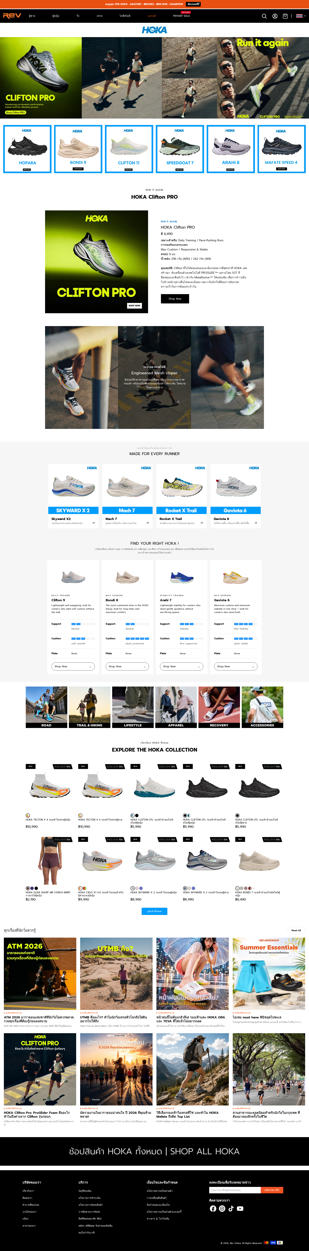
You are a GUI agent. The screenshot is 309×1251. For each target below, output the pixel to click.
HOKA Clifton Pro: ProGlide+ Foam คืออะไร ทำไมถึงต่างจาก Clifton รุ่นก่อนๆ (37, 1114)
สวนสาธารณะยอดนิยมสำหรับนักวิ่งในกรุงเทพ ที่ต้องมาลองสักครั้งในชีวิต (266, 1114)
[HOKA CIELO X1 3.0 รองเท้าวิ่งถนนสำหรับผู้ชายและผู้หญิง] (80, 888)
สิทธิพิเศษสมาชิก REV (90, 1218)
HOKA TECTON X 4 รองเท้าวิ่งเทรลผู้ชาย (100, 819)
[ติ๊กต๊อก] (231, 1208)
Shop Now (175, 299)
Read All (296, 930)
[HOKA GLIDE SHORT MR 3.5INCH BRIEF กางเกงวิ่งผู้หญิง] (50, 861)
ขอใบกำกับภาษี (87, 1232)
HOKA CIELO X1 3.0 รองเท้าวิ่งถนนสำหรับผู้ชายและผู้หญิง (101, 894)
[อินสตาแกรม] (222, 1208)
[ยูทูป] (240, 1208)
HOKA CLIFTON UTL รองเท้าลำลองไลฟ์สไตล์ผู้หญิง (152, 821)
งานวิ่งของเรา (30, 1211)
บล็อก (25, 1218)
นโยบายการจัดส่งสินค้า (91, 1204)
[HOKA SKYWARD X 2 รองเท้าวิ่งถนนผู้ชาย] (185, 888)
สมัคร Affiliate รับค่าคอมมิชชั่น (95, 1225)
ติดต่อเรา (27, 1198)
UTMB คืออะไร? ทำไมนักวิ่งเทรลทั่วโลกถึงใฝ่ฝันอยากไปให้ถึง (113, 1019)
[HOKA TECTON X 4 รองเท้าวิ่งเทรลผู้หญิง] (28, 815)
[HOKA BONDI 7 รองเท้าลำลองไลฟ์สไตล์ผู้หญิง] (237, 888)
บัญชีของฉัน (85, 1190)
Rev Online (235, 1243)
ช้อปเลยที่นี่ (193, 4)
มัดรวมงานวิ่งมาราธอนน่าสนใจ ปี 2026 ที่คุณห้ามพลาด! (115, 1114)
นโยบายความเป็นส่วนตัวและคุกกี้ (164, 1211)
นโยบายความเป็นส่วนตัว (160, 1190)
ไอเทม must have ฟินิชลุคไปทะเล (257, 1017)
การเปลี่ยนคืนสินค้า (157, 1198)
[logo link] (27, 149)
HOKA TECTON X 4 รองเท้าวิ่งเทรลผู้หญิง (48, 819)
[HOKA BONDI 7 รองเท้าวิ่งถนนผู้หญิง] (241, 888)
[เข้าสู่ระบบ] (274, 16)
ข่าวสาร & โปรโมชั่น (158, 1218)
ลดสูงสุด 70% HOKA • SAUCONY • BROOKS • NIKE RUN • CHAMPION (144, 4)
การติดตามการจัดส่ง (89, 1211)
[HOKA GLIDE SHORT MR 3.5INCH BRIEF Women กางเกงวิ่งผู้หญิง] (32, 888)
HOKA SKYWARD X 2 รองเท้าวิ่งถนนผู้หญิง (154, 892)
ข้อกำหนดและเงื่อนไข (158, 1204)
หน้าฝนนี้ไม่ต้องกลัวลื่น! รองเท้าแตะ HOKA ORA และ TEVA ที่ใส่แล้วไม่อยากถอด (190, 1019)
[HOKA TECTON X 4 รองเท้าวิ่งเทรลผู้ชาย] (80, 815)
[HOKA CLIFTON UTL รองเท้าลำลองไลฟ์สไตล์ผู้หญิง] (132, 815)
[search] (264, 16)
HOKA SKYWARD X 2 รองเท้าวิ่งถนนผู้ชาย (206, 892)
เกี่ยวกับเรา (28, 1190)
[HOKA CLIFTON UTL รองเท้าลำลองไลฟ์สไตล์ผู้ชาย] (237, 815)
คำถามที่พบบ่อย (31, 1204)
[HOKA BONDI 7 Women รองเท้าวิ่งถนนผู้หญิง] (250, 888)
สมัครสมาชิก (272, 1190)
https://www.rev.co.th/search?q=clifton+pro (23, 38)
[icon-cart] (285, 16)
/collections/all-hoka (11, 1138)
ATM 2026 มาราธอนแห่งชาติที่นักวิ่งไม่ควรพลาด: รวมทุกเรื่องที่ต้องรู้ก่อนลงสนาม (39, 1019)
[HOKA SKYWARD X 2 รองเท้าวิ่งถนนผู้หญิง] (132, 888)
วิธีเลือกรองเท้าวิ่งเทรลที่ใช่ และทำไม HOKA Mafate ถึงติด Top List (187, 1114)
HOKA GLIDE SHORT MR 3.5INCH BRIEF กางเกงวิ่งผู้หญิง (48, 894)
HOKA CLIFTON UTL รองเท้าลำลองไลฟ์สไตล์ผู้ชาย (256, 821)
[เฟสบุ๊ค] (213, 1208)
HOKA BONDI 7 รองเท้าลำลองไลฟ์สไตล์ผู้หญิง (257, 894)
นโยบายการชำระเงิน (89, 1198)
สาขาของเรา (29, 1225)
